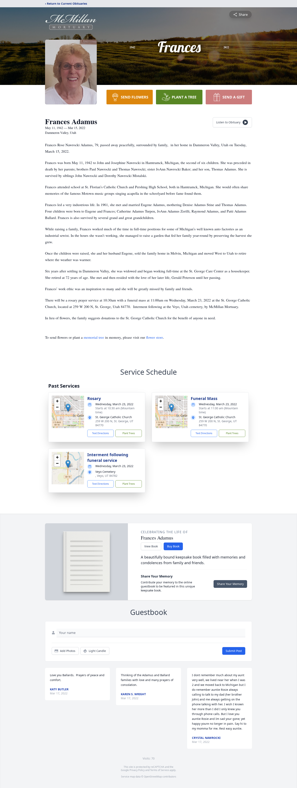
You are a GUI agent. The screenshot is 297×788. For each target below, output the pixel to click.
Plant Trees (128, 433)
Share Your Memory (230, 584)
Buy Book (173, 546)
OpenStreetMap (153, 776)
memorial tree (94, 337)
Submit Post (234, 651)
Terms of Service (159, 770)
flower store (154, 337)
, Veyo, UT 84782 (106, 476)
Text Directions (100, 433)
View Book (151, 546)
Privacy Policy (137, 770)
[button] (68, 408)
